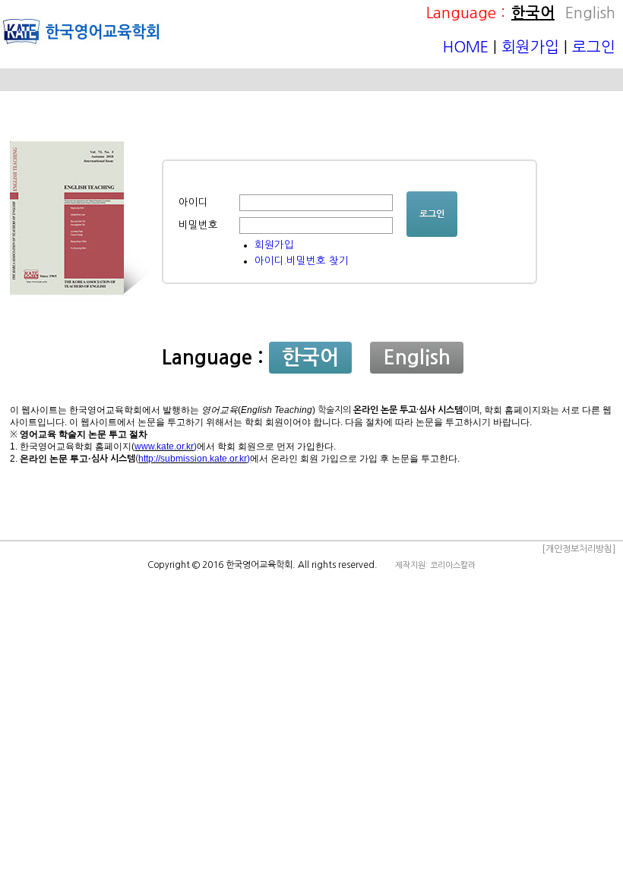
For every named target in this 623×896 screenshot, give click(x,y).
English (590, 13)
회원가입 (530, 47)
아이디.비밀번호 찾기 (302, 261)
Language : (465, 13)
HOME (468, 47)
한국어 (533, 13)
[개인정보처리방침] (578, 549)
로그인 (593, 47)
